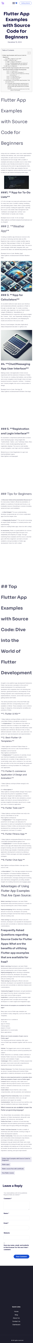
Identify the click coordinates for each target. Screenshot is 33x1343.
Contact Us (16, 1321)
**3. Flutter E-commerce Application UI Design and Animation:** (19, 74)
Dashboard (16, 1324)
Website (7, 1233)
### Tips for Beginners (11, 66)
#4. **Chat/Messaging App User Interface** (18, 63)
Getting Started (25, 3)
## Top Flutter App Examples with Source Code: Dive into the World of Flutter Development (16, 68)
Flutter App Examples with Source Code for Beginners (14, 56)
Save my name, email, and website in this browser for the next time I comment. (16, 1247)
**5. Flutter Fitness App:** (15, 77)
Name (6, 1213)
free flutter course (8, 1173)
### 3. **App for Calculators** (14, 61)
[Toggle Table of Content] (28, 52)
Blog (16, 1315)
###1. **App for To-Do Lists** (14, 58)
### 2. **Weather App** (11, 60)
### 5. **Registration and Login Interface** (17, 64)
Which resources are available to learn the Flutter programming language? (20, 90)
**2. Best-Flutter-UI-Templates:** (17, 72)
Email (6, 1223)
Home (16, 1311)
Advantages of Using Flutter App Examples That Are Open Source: (17, 81)
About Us (16, 1318)
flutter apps (5, 1164)
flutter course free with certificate (13, 1169)
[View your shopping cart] (16, 3)
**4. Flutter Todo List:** (15, 76)
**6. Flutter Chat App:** (15, 78)
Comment (8, 1198)
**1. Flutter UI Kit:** (14, 71)
